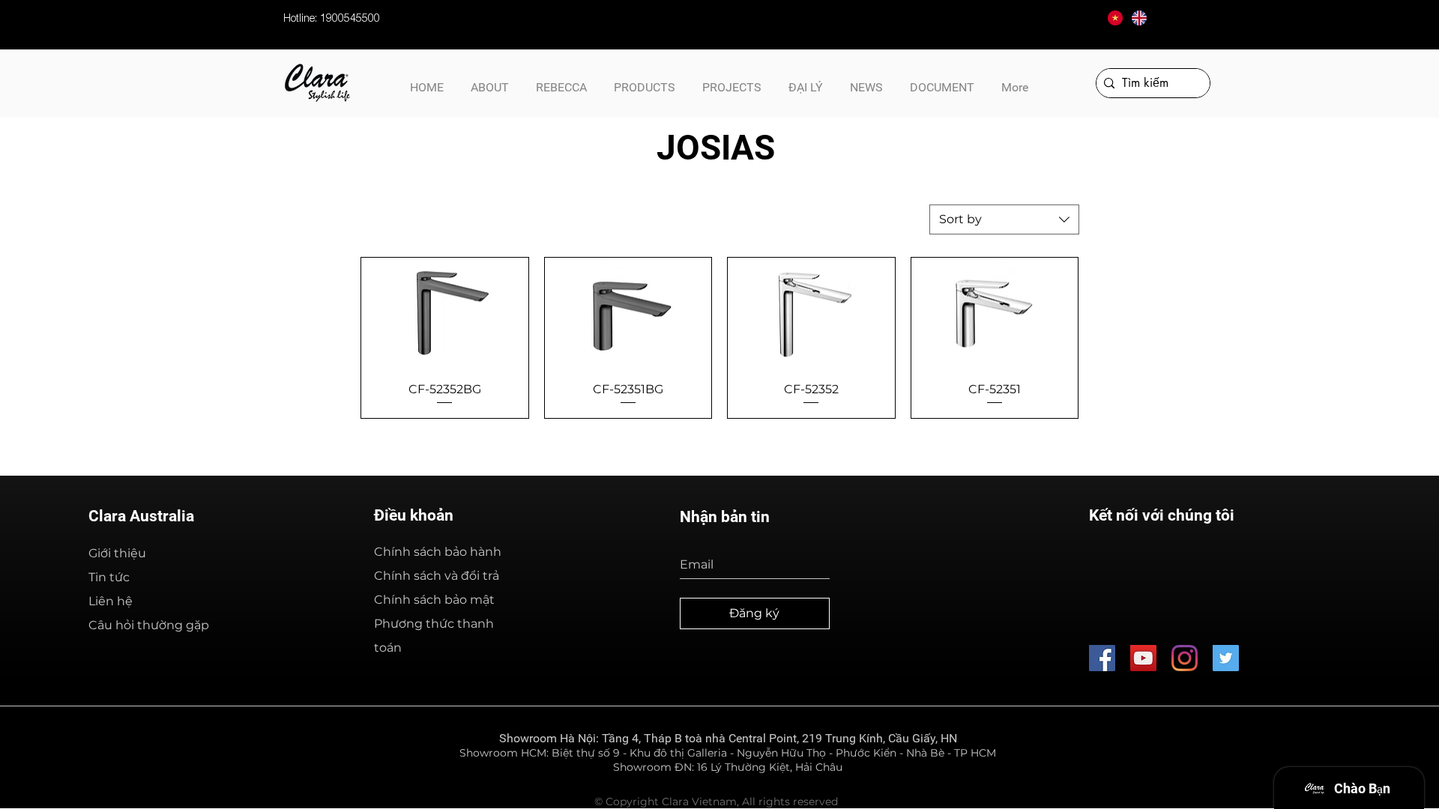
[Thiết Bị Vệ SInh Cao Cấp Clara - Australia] (1102, 658)
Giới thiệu (117, 553)
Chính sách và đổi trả (436, 576)
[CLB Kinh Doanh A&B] (1226, 658)
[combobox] (1004, 219)
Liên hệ (110, 601)
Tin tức (109, 577)
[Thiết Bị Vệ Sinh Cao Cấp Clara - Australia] (1143, 658)
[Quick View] (444, 313)
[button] (942, 81)
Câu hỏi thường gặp (148, 625)
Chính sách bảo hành (437, 552)
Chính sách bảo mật (434, 600)
